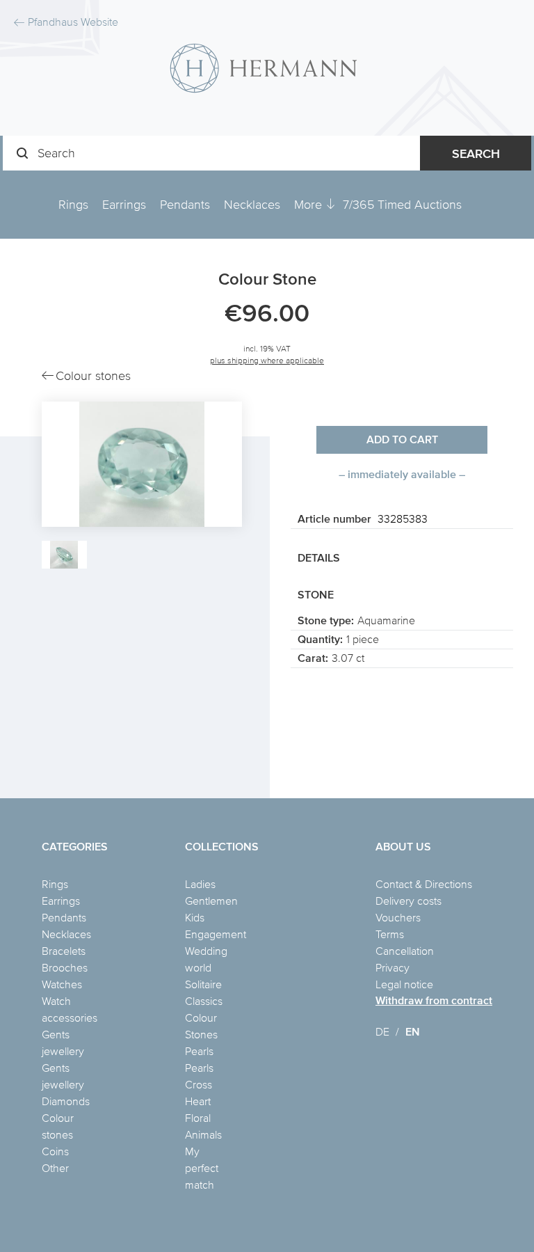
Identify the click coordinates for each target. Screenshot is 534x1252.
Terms (389, 934)
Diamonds (66, 1101)
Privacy (392, 967)
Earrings (124, 204)
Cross (198, 1084)
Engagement (215, 934)
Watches (62, 984)
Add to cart (402, 439)
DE (382, 1031)
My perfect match (201, 1167)
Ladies (200, 884)
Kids (194, 917)
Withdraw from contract (433, 1000)
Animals (203, 1134)
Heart (198, 1101)
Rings (73, 204)
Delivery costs (408, 900)
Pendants (185, 204)
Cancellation (404, 950)
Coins (55, 1151)
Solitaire (203, 984)
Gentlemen (211, 900)
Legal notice (404, 984)
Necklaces (252, 204)
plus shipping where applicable (267, 360)
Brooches (65, 967)
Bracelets (64, 950)
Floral (198, 1117)
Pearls (199, 1051)
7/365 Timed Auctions (402, 204)
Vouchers (398, 917)
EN (412, 1032)
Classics (203, 1000)
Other (55, 1167)
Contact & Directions (423, 884)
